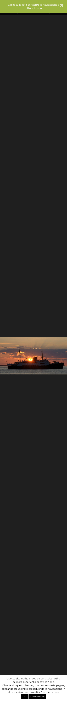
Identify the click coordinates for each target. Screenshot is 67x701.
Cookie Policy (37, 697)
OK (24, 697)
